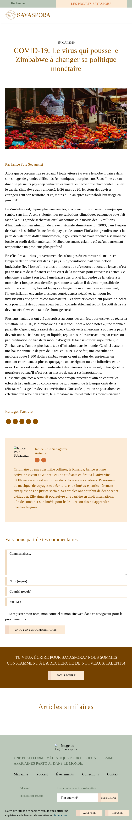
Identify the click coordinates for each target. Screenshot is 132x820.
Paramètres (61, 815)
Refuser (117, 813)
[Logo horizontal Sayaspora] (28, 11)
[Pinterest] (28, 421)
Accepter (89, 813)
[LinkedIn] (22, 421)
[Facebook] (8, 421)
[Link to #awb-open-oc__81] (122, 15)
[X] (15, 421)
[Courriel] (35, 421)
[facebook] (37, 460)
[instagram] (43, 460)
